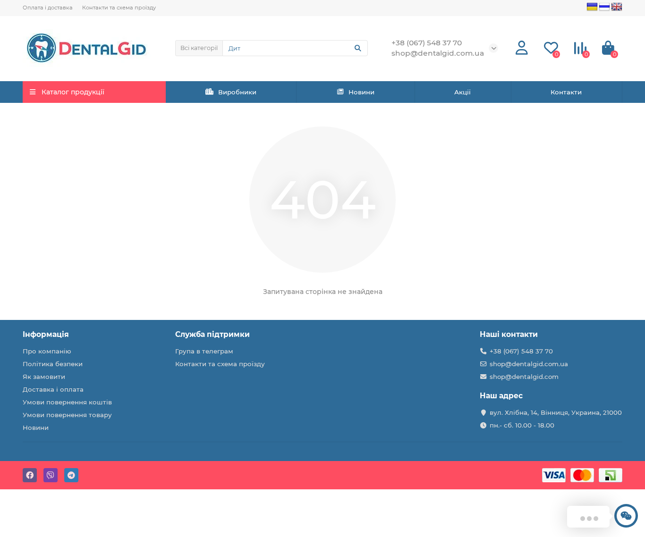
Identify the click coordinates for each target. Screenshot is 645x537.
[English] (616, 7)
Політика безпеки (53, 364)
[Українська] (592, 7)
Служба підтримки (212, 334)
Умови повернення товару (67, 415)
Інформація (46, 334)
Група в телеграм (204, 351)
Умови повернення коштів (67, 402)
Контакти (566, 92)
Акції (462, 92)
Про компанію (47, 351)
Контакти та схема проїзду (119, 7)
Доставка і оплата (53, 389)
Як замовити (44, 376)
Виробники (237, 92)
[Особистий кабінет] (522, 48)
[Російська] (604, 7)
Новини (361, 92)
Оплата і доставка (48, 7)
